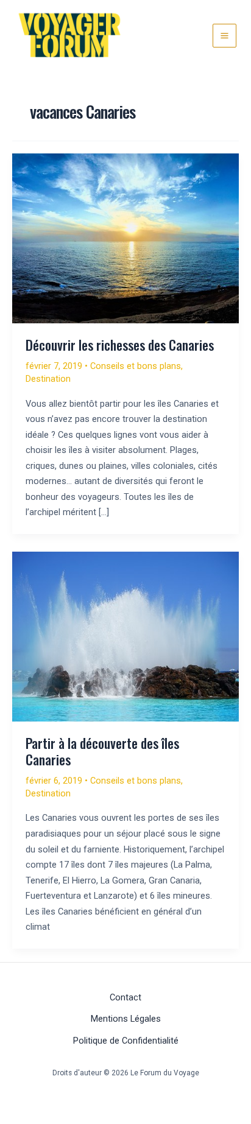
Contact (125, 997)
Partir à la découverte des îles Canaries (102, 751)
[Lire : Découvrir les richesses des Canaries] (125, 237)
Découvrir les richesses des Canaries (120, 344)
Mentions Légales (126, 1018)
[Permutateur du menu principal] (224, 35)
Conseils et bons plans (135, 365)
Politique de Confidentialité (126, 1040)
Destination (48, 378)
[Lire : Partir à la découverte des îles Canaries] (125, 635)
